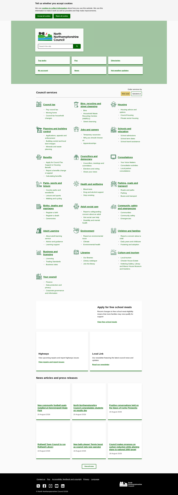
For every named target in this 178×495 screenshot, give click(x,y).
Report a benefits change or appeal (55, 172)
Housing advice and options (128, 111)
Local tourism (126, 258)
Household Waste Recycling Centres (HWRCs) (90, 116)
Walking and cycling (54, 199)
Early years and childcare (131, 242)
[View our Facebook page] (44, 486)
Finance (49, 282)
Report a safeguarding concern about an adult (91, 213)
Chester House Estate (129, 261)
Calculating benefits (54, 176)
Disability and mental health (91, 221)
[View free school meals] (62, 315)
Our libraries (88, 258)
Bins (85, 110)
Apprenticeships (89, 143)
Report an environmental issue (92, 237)
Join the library (89, 264)
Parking (124, 193)
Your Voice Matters (128, 162)
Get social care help (91, 217)
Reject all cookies (62, 16)
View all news (89, 466)
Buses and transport (129, 196)
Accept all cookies (43, 16)
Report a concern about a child (130, 237)
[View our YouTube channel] (57, 486)
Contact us (41, 479)
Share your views (90, 172)
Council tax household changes (54, 117)
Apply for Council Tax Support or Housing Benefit (54, 164)
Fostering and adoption (130, 245)
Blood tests (87, 189)
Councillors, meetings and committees (93, 164)
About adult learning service (53, 237)
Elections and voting (91, 169)
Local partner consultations (125, 169)
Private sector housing (129, 118)
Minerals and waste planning (53, 148)
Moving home (51, 113)
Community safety (128, 216)
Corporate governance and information (54, 292)
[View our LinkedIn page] (63, 486)
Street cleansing (89, 122)
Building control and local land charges (55, 142)
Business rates (52, 264)
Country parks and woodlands (53, 191)
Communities (126, 212)
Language (95, 479)
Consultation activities (129, 165)
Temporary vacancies (91, 135)
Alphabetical (136, 94)
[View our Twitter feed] (38, 486)
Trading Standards (53, 262)
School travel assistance (130, 142)
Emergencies (126, 219)
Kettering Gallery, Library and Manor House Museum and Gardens (130, 266)
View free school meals (107, 322)
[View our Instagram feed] (50, 486)
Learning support (53, 245)
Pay (48, 479)
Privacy (86, 479)
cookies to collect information (54, 8)
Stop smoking (88, 195)
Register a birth (52, 212)
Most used (125, 94)
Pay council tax (52, 110)
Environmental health (91, 245)
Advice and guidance (54, 242)
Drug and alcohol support (93, 192)
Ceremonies (51, 219)
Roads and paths (127, 190)
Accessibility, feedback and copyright (66, 479)
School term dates (128, 139)
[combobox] (55, 46)
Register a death (52, 216)
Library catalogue (90, 261)
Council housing (127, 115)
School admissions (128, 135)
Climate (86, 242)
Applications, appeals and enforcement (56, 137)
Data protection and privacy (53, 286)
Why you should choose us (92, 139)
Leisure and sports (53, 196)
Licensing (50, 258)
